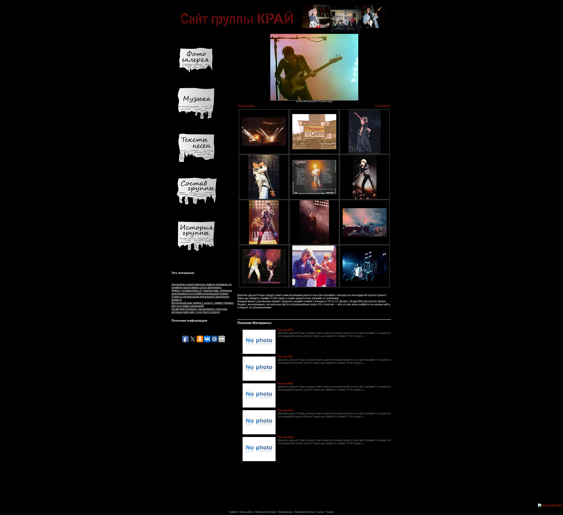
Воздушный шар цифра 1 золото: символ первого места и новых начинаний (203, 304)
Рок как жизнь (285, 511)
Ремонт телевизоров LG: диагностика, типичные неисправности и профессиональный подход (202, 292)
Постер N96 (285, 383)
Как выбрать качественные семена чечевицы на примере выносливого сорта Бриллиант (202, 286)
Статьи (320, 511)
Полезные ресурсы (304, 511)
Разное (330, 511)
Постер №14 (286, 437)
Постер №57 (286, 410)
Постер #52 (285, 356)
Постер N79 (285, 329)
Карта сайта (246, 511)
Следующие (382, 105)
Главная (233, 511)
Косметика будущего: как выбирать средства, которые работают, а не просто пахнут (200, 311)
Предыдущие (246, 105)
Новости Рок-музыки (265, 511)
